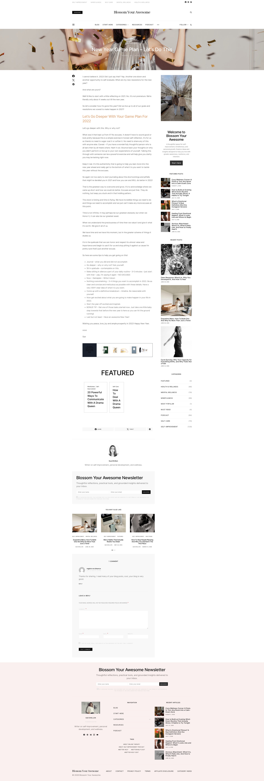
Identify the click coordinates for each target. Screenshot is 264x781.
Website (130, 633)
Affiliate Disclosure (164, 771)
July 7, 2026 (175, 209)
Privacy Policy (134, 771)
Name (81, 634)
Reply (80, 583)
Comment (82, 609)
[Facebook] (185, 2)
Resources (137, 25)
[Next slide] (146, 350)
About (109, 771)
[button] (191, 25)
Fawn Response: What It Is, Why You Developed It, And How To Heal (175, 278)
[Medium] (191, 2)
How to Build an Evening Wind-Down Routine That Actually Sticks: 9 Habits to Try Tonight (181, 192)
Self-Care (109, 2)
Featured (120, 536)
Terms (148, 771)
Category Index (184, 771)
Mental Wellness (124, 2)
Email (105, 634)
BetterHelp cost (138, 749)
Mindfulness (96, 2)
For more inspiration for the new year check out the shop (90, 349)
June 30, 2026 (176, 231)
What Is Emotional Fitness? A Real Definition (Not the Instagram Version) (179, 204)
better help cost (132, 752)
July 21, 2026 (176, 197)
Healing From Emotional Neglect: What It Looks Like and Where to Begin (181, 215)
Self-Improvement (79, 2)
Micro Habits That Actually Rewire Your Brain (113, 541)
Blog (97, 25)
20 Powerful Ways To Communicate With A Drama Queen (95, 399)
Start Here (108, 25)
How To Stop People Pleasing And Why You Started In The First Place (142, 542)
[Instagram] (94, 735)
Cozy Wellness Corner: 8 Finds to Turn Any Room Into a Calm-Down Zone (182, 181)
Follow (183, 25)
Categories (121, 25)
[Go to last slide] (103, 350)
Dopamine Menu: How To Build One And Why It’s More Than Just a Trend (84, 542)
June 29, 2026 (89, 546)
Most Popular (167, 404)
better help (123, 749)
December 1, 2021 (127, 55)
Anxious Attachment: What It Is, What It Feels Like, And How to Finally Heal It (181, 226)
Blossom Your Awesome (132, 12)
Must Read (149, 536)
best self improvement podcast (132, 747)
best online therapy (132, 744)
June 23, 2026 (165, 366)
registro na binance (94, 569)
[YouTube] (97, 735)
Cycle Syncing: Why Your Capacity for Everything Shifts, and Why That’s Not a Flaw (176, 361)
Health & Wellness (141, 2)
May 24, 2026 (118, 545)
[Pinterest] (188, 2)
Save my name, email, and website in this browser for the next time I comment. (107, 643)
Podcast (149, 25)
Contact (120, 771)
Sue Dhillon (138, 55)
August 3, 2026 (176, 185)
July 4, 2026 (175, 219)
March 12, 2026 (147, 546)
